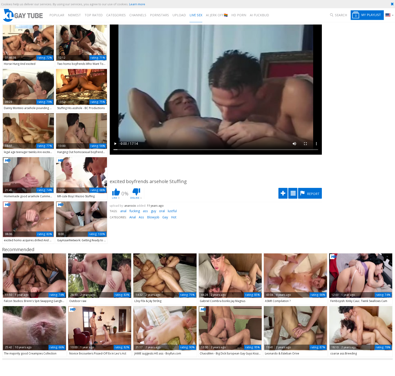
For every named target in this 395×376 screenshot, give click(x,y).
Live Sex (195, 15)
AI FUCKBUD (259, 15)
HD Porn (238, 15)
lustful (172, 211)
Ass (141, 217)
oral (162, 211)
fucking (134, 211)
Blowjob (153, 217)
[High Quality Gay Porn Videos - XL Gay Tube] (22, 15)
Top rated (94, 15)
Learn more (137, 4)
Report (313, 194)
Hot (173, 217)
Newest (74, 15)
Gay (165, 217)
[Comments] (292, 193)
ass (145, 211)
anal (123, 211)
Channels (137, 15)
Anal (132, 217)
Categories (116, 15)
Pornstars (159, 15)
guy (153, 211)
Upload (179, 15)
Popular (56, 15)
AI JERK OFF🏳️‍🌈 (217, 15)
